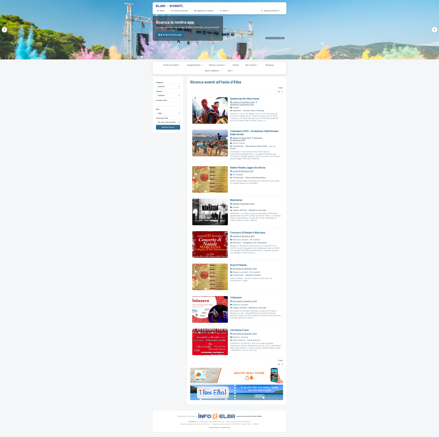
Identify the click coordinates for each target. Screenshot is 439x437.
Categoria (159, 82)
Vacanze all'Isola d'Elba (273, 11)
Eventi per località (170, 65)
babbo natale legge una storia (247, 167)
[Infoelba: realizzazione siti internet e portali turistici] (216, 416)
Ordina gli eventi (162, 118)
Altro (230, 71)
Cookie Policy (225, 427)
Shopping (269, 65)
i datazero (236, 297)
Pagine (280, 88)
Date (157, 109)
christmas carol (239, 330)
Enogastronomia (194, 65)
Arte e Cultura (251, 65)
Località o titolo (161, 100)
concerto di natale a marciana (247, 232)
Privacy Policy (214, 427)
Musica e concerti (216, 65)
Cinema (236, 65)
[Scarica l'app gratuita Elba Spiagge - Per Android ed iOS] (236, 375)
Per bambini (238, 174)
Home (162, 11)
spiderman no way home (244, 98)
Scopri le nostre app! (172, 35)
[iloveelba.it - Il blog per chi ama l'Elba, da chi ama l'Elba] (236, 392)
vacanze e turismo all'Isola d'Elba (249, 416)
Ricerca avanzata (180, 11)
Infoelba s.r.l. (193, 421)
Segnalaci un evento (204, 11)
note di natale (238, 265)
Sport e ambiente (212, 71)
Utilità (225, 11)
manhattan (236, 200)
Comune (159, 91)
